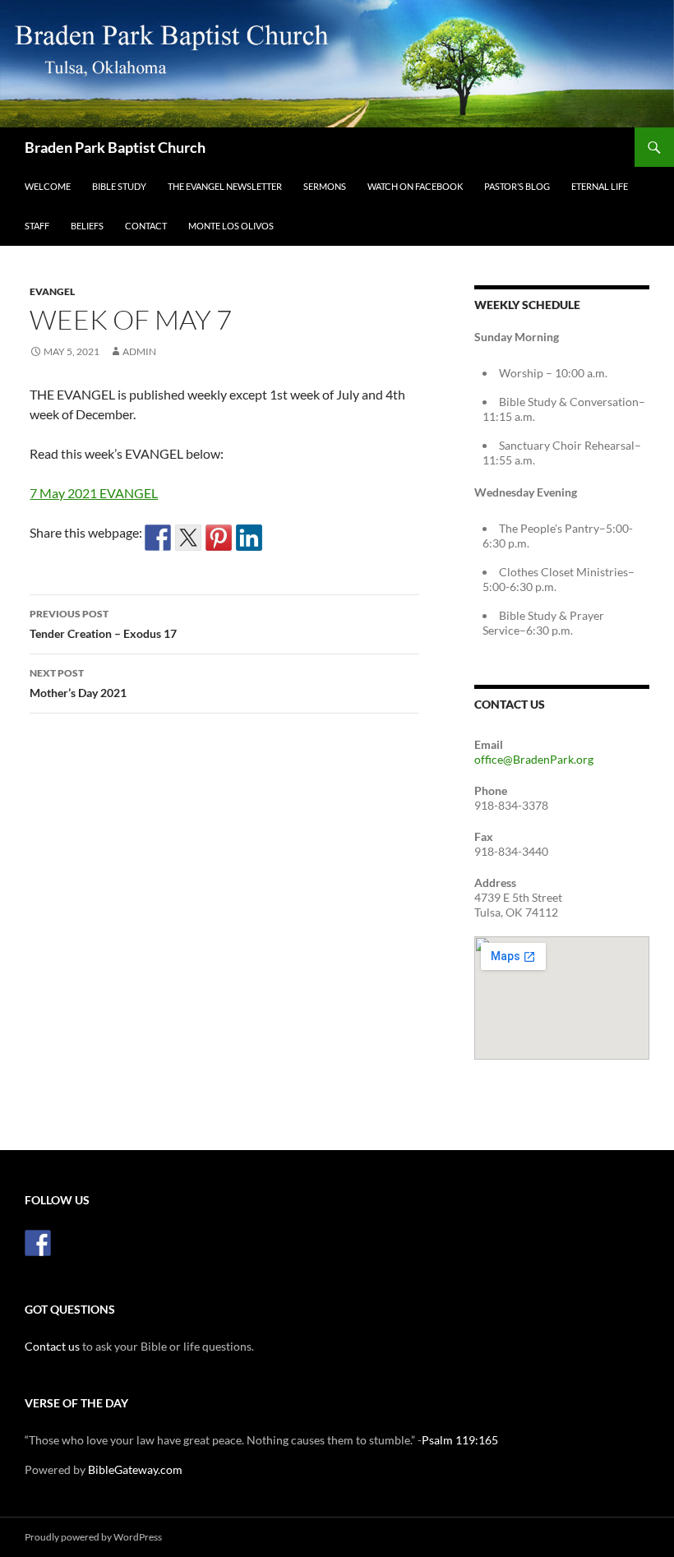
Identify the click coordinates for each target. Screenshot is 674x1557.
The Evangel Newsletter (225, 186)
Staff (37, 225)
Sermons (324, 186)
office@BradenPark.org (533, 759)
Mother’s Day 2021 (78, 683)
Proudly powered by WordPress (93, 1537)
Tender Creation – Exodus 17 (103, 624)
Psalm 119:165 (460, 1440)
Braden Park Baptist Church (115, 147)
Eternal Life (599, 186)
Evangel (52, 291)
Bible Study (119, 186)
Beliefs (87, 225)
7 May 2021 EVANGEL (94, 493)
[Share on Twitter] (188, 537)
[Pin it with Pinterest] (218, 537)
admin (139, 351)
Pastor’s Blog (517, 186)
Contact (146, 225)
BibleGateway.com (135, 1469)
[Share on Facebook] (158, 537)
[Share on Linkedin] (249, 537)
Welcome (48, 186)
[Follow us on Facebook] (38, 1243)
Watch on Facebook (415, 186)
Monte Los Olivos (231, 225)
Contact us (52, 1346)
